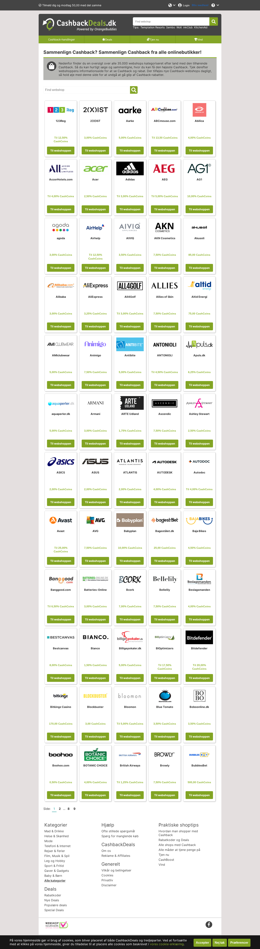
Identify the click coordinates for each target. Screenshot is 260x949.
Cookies (107, 875)
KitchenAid (200, 27)
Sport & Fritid (54, 866)
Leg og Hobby (54, 861)
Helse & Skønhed (56, 836)
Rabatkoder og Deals (174, 840)
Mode (48, 841)
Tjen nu (164, 855)
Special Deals (54, 910)
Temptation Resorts (152, 27)
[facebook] (208, 924)
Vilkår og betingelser (116, 870)
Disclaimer (108, 885)
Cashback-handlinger (61, 39)
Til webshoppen (60, 150)
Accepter (202, 942)
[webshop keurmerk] (56, 927)
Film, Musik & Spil (56, 856)
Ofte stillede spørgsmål (118, 831)
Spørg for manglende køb (120, 836)
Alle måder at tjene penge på (179, 850)
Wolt (179, 27)
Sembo (170, 27)
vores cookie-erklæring (167, 944)
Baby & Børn (53, 876)
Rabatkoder (52, 895)
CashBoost (166, 860)
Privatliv (107, 880)
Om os (106, 851)
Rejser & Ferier (54, 851)
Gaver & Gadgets (56, 871)
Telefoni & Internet (57, 846)
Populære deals (55, 905)
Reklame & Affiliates (115, 856)
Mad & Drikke (54, 831)
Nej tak (220, 942)
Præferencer (239, 942)
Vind (162, 864)
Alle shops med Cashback (177, 845)
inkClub (188, 27)
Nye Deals (51, 900)
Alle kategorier (54, 880)
